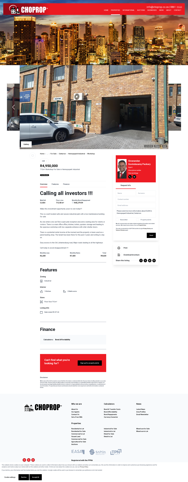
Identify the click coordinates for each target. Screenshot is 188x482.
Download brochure (131, 255)
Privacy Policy (142, 225)
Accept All (35, 477)
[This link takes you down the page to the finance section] (73, 203)
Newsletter (124, 220)
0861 (173, 7)
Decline (23, 477)
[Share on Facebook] (141, 260)
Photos (157, 146)
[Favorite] (33, 156)
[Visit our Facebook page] (24, 460)
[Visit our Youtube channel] (33, 460)
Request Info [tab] (126, 185)
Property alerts (146, 220)
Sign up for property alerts (89, 363)
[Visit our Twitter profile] (28, 460)
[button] (13, 107)
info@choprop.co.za (158, 7)
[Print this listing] (119, 248)
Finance (66, 184)
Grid (164, 146)
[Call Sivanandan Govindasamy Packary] (130, 176)
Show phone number (134, 170)
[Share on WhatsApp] (149, 260)
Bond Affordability (62, 340)
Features (55, 184)
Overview (43, 184)
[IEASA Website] (78, 452)
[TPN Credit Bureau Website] (115, 452)
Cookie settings (9, 477)
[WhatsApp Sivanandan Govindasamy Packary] (134, 176)
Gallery (26, 144)
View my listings (133, 173)
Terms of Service (120, 230)
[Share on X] (145, 260)
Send (151, 235)
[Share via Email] (154, 260)
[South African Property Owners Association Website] (97, 452)
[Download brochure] (119, 255)
